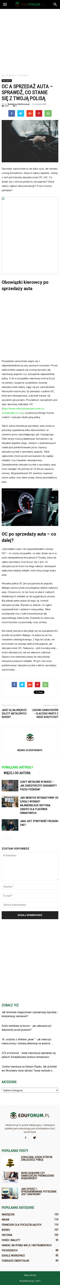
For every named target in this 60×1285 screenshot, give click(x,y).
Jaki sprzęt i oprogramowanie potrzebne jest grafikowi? (38, 1191)
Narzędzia (7, 80)
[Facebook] (25, 1137)
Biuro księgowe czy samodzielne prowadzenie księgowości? (37, 1175)
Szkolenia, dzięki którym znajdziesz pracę (36, 1158)
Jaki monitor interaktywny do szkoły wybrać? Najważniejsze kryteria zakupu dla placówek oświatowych (39, 805)
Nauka (5, 1219)
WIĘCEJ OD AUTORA (17, 773)
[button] (55, 4)
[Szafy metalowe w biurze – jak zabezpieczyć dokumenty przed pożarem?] (10, 785)
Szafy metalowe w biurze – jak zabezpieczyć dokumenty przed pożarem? (38, 785)
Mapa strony (30, 1275)
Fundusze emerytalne (15, 1260)
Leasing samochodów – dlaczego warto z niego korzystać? (45, 713)
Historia (7, 1235)
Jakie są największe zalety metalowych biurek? (14, 713)
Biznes (6, 1229)
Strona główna (8, 75)
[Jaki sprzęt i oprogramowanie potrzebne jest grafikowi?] (10, 1193)
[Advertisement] (30, 40)
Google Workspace (13, 1255)
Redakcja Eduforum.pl (19, 104)
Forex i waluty (11, 1240)
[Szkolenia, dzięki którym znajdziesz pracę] (10, 1161)
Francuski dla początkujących (21, 1224)
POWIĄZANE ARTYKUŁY (17, 767)
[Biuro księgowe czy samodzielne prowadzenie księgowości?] (10, 1177)
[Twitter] (34, 1137)
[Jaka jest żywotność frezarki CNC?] (10, 825)
